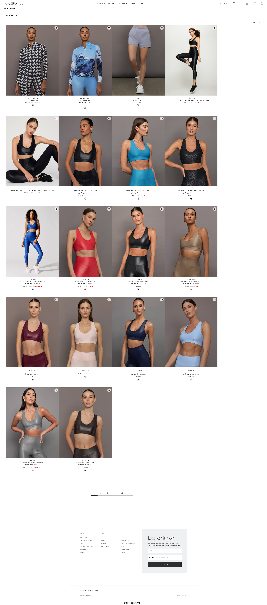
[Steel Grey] (32, 470)
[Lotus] (85, 377)
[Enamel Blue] (138, 198)
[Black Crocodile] (85, 198)
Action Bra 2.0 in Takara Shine (85, 281)
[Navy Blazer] (138, 380)
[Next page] (129, 493)
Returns (82, 543)
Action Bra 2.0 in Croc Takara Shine (85, 190)
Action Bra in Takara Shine (85, 462)
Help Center (126, 537)
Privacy (184, 595)
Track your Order (86, 540)
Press (123, 552)
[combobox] (151, 557)
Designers (83, 549)
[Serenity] (191, 380)
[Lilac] (138, 105)
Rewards (103, 540)
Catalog (124, 546)
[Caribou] (191, 289)
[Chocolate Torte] (85, 470)
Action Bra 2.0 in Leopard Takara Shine (191, 190)
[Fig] (32, 380)
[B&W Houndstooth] (32, 105)
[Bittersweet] (85, 289)
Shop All (82, 552)
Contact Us (125, 540)
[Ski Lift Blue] (85, 108)
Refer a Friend (105, 546)
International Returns (87, 546)
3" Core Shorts (138, 100)
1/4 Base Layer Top (33, 100)
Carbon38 (88, 595)
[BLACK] (191, 198)
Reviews (103, 543)
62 (122, 493)
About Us (103, 537)
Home (6, 9)
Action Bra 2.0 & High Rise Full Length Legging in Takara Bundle (32, 190)
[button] (133, 603)
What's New (83, 537)
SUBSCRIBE (165, 564)
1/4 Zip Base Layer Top (85, 100)
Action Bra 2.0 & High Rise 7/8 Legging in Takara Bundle (191, 100)
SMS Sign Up (125, 549)
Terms (178, 595)
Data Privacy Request (129, 543)
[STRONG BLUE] (32, 289)
